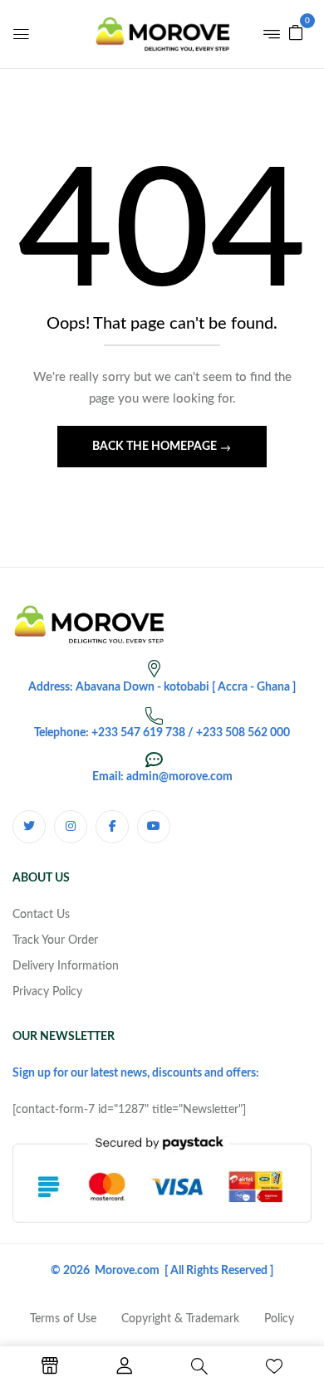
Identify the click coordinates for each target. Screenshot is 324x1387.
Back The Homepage (155, 446)
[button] (295, 32)
